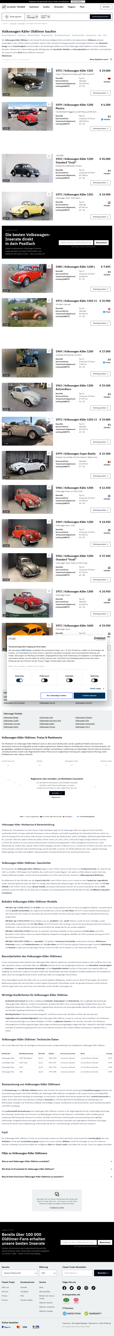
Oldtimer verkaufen (47, 1307)
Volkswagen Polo (82, 720)
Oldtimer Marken (46, 1303)
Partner (5, 1300)
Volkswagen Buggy (11, 717)
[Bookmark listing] (49, 70)
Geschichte (22, 35)
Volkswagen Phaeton (83, 717)
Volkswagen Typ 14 (47, 703)
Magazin (71, 7)
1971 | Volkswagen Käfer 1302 (74, 194)
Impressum (66, 1323)
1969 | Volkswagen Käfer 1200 (74, 351)
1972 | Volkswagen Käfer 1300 (74, 591)
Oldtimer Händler (46, 1311)
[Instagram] (86, 1288)
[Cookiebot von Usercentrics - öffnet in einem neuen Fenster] (95, 638)
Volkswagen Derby (11, 727)
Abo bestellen (44, 1291)
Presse (4, 1296)
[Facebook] (64, 1288)
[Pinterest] (79, 1288)
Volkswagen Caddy (11, 720)
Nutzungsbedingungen (80, 1323)
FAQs (105, 35)
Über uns (5, 1287)
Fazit (99, 35)
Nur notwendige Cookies (56, 696)
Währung (43, 1267)
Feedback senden (57, 1207)
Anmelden (106, 7)
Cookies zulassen (89, 696)
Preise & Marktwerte (9, 35)
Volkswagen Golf (46, 717)
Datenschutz (93, 1323)
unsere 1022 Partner (23, 650)
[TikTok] (93, 1288)
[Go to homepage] (13, 7)
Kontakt (23, 1287)
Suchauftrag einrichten (100, 17)
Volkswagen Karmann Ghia (50, 720)
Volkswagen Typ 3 (82, 727)
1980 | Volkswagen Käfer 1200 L (75, 266)
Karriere (5, 1291)
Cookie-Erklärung (105, 1323)
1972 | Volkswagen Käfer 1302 (74, 70)
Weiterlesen (7, 55)
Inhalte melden (26, 1300)
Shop (41, 1287)
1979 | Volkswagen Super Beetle (76, 453)
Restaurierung (91, 35)
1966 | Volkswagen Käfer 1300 (74, 487)
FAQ (22, 1296)
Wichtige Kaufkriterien (62, 35)
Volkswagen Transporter (85, 724)
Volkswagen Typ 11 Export (14, 703)
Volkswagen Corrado (12, 724)
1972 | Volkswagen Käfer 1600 (74, 625)
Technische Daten (78, 35)
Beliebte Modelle (34, 35)
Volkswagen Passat (47, 727)
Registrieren (56, 797)
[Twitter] (72, 1288)
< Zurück (4, 23)
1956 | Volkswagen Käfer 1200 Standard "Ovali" (74, 557)
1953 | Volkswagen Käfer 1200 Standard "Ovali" (74, 160)
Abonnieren (101, 242)
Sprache (5, 1267)
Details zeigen (95, 688)
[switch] (44, 680)
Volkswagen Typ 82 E (83, 703)
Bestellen (102, 1273)
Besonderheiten (47, 35)
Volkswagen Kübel (47, 724)
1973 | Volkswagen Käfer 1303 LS (76, 301)
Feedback (24, 1291)
